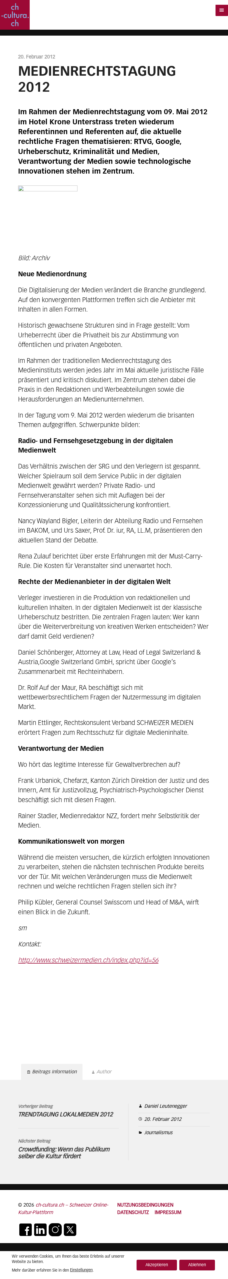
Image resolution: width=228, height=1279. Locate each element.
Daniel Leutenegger (165, 1106)
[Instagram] (55, 1229)
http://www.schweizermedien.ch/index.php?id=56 (88, 960)
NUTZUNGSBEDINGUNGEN (145, 1205)
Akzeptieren (156, 1265)
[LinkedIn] (40, 1229)
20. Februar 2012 (162, 1119)
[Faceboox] (25, 1229)
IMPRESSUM (168, 1212)
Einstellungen (81, 1270)
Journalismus (158, 1132)
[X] (70, 1229)
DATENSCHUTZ (133, 1212)
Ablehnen (197, 1265)
